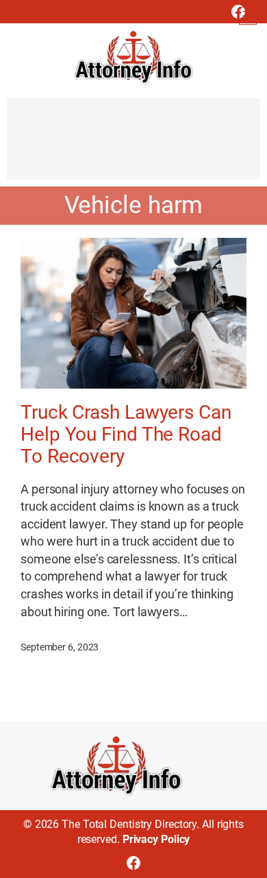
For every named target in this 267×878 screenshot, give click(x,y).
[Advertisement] (133, 145)
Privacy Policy (156, 839)
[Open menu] (248, 16)
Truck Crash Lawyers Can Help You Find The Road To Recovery (126, 434)
